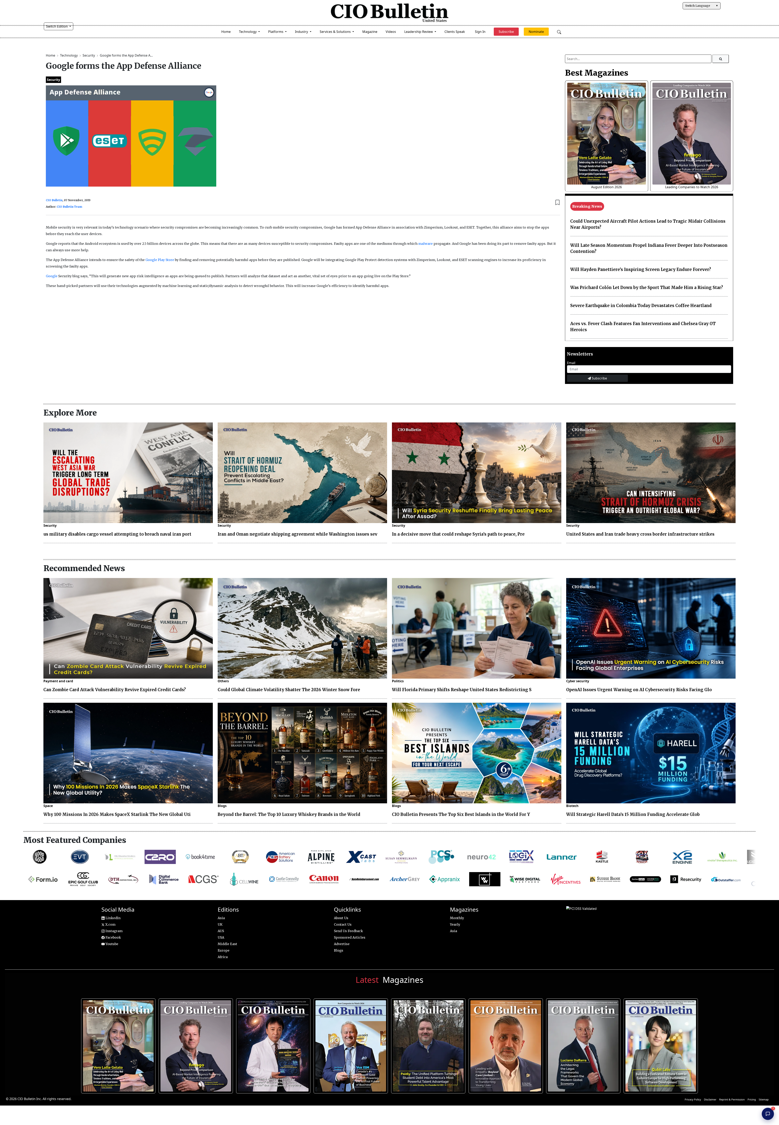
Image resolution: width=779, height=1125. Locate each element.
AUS (221, 931)
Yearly (455, 924)
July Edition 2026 (271, 1044)
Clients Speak (454, 31)
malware (425, 244)
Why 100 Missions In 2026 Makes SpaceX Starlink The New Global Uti (117, 814)
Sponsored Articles (349, 937)
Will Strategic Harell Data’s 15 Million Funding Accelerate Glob (633, 814)
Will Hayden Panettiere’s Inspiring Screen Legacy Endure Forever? (640, 269)
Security (89, 55)
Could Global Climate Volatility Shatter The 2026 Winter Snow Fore (289, 689)
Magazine (369, 31)
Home (226, 31)
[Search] (720, 59)
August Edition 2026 (606, 187)
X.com (109, 924)
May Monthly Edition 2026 (504, 1044)
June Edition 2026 (427, 1044)
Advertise (342, 944)
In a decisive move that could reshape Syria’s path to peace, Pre (458, 534)
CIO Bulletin (54, 200)
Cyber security (577, 681)
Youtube (111, 944)
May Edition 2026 (582, 1044)
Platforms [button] (276, 31)
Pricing (752, 1099)
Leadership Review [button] (419, 31)
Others (223, 681)
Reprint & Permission (732, 1099)
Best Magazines (596, 73)
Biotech (572, 806)
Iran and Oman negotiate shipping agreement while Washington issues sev (297, 534)
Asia (221, 918)
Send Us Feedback (348, 931)
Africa (223, 957)
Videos (391, 31)
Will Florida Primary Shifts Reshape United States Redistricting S (462, 689)
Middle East (227, 944)
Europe (223, 950)
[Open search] (559, 32)
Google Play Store (159, 260)
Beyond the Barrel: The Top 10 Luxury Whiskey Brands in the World (289, 814)
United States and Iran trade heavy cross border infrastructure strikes (640, 534)
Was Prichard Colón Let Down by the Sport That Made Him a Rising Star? (646, 287)
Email (571, 363)
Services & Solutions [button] (336, 31)
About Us (341, 918)
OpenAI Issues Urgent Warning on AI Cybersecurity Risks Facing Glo (639, 689)
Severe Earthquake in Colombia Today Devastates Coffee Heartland (641, 305)
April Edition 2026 (659, 1044)
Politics (398, 681)
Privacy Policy (693, 1099)
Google (51, 276)
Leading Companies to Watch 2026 (691, 187)
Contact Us (343, 924)
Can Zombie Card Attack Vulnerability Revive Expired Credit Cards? (114, 689)
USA (221, 937)
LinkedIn (113, 918)
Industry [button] (302, 31)
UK (220, 924)
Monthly (457, 918)
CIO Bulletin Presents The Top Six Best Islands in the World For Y (461, 814)
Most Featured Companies (74, 840)
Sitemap (764, 1099)
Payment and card (58, 681)
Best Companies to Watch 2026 (349, 1044)
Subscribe (599, 378)
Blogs (222, 806)
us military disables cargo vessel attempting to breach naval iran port (117, 534)
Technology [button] (248, 31)
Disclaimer (710, 1099)
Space (48, 806)
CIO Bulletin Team (69, 206)
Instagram (114, 931)
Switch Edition (57, 26)
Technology (69, 55)
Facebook (113, 937)
